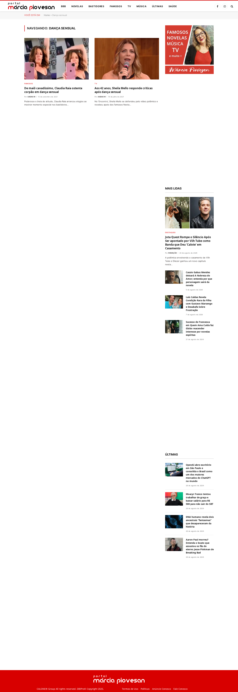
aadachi (31, 97)
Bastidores (96, 6)
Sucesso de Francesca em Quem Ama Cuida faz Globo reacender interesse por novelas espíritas (200, 328)
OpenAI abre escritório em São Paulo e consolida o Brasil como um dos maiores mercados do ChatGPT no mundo (199, 473)
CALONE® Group (46, 688)
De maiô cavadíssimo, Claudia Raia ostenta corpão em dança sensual (53, 90)
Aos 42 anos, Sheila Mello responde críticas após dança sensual (124, 90)
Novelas (77, 6)
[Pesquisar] (231, 6)
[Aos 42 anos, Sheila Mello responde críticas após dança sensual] (127, 59)
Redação (172, 253)
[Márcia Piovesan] (30, 6)
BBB (63, 6)
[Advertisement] (189, 130)
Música (141, 6)
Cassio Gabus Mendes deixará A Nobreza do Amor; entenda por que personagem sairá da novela (199, 279)
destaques (170, 232)
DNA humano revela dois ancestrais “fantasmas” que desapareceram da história (200, 521)
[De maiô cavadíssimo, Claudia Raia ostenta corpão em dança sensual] (56, 59)
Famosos (116, 6)
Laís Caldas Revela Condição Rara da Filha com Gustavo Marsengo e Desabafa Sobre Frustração (199, 304)
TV (129, 6)
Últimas (157, 6)
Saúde (173, 6)
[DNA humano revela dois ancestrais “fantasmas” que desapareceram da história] (174, 521)
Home (47, 15)
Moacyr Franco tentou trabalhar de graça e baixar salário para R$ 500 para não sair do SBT (199, 498)
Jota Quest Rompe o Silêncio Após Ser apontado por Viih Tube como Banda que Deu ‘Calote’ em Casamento (188, 242)
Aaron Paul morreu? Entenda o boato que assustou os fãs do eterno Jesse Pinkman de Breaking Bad (200, 546)
